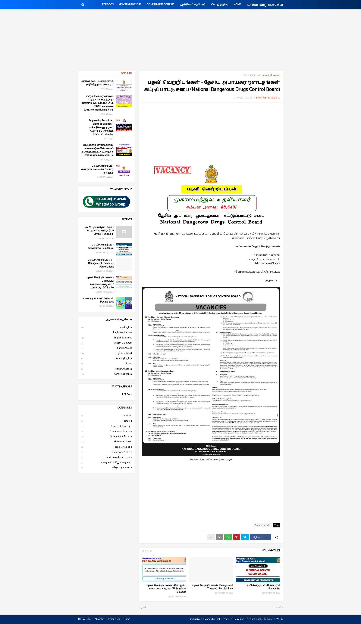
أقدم (143, 608)
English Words (106, 348)
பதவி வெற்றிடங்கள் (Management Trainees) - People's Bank (212, 587)
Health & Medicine (106, 447)
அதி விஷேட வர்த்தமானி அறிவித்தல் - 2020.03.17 (97, 83)
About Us (99, 619)
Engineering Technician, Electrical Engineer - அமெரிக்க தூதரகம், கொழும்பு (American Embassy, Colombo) (101, 127)
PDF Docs (127, 395)
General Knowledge (106, 426)
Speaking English (106, 374)
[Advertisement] (180, 40)
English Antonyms (106, 332)
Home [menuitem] (237, 4)
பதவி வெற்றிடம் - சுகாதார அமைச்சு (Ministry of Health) (97, 169)
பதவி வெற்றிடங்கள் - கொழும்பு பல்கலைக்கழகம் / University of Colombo (166, 589)
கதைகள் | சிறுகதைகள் (106, 463)
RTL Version (84, 619)
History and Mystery (106, 452)
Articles (106, 416)
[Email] (219, 537)
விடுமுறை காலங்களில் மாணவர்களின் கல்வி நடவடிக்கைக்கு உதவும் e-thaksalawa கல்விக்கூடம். (98, 150)
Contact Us (114, 619)
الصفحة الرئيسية (271, 75)
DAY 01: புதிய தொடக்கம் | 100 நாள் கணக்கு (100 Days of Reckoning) (99, 231)
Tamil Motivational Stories (106, 457)
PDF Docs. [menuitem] (108, 4)
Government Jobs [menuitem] (130, 4)
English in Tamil (106, 353)
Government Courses (106, 431)
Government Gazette (106, 437)
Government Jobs (252, 75)
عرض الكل (147, 550)
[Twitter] (245, 537)
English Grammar (106, 343)
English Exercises (106, 338)
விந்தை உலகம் (106, 468)
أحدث (278, 608)
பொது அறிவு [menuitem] (219, 4)
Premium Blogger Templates (260, 619)
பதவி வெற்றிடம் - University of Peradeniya (262, 587)
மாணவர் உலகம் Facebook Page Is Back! (98, 300)
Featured (106, 421)
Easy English (106, 327)
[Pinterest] (236, 537)
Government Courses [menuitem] (160, 4)
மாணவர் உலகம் (265, 4)
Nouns (106, 364)
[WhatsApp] (228, 537)
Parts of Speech (106, 369)
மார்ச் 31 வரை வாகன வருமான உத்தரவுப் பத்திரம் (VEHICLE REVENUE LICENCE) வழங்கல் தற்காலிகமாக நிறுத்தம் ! (98, 103)
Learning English (106, 358)
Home (127, 619)
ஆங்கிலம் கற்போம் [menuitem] (193, 4)
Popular (126, 73)
